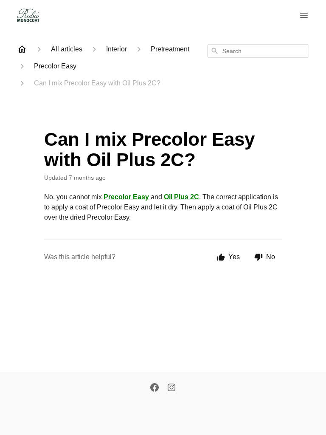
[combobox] (258, 51)
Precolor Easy (126, 197)
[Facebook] (154, 388)
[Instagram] (171, 388)
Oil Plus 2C (181, 197)
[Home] (22, 49)
